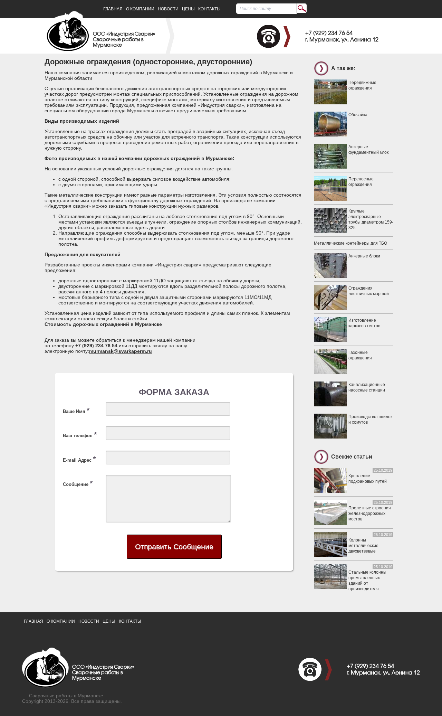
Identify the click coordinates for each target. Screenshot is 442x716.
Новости (168, 9)
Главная (113, 9)
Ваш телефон (80, 434)
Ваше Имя (76, 410)
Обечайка (357, 114)
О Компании (140, 9)
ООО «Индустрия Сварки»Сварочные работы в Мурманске (124, 40)
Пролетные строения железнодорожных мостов (369, 513)
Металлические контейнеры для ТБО (350, 243)
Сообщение (78, 483)
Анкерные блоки (364, 256)
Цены (188, 9)
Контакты (209, 9)
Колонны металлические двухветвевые (363, 546)
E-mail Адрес (79, 459)
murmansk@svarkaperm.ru (120, 351)
